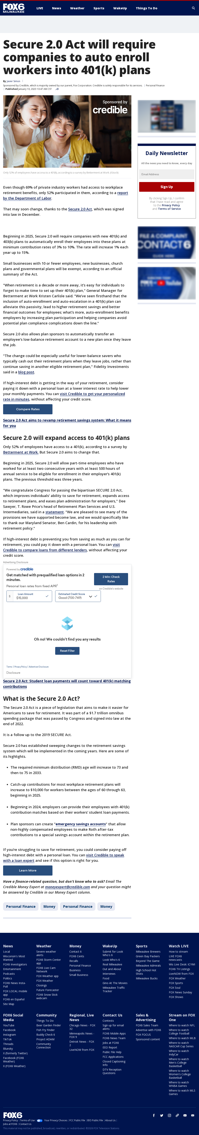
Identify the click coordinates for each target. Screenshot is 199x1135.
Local (6, 951)
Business (75, 970)
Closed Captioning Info (114, 1063)
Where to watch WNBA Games (179, 1084)
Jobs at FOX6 (111, 1043)
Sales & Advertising (146, 1017)
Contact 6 (75, 951)
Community (46, 1015)
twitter (162, 1115)
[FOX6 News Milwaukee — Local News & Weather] (16, 8)
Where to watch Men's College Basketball (179, 1062)
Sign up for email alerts (113, 1027)
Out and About (112, 969)
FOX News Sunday (180, 992)
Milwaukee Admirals (148, 965)
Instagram (9, 1034)
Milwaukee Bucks (147, 978)
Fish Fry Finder (45, 1030)
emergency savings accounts (81, 824)
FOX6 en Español (13, 999)
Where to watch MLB (182, 1038)
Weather (43, 946)
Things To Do (45, 1020)
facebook (154, 1115)
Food (106, 978)
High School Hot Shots (146, 971)
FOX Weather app (47, 976)
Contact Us (112, 1015)
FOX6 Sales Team (147, 1025)
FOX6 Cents (76, 956)
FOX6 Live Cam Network (46, 969)
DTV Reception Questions (112, 1071)
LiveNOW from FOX (181, 973)
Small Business (78, 975)
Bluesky (8, 1048)
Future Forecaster (47, 990)
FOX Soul (174, 987)
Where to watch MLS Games (182, 1092)
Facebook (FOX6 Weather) (13, 1059)
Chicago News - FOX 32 (82, 1027)
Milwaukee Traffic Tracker (114, 989)
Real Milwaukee (112, 964)
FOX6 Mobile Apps (114, 1033)
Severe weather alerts (46, 953)
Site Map (8, 1004)
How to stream (178, 951)
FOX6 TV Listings (179, 969)
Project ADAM (45, 1039)
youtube (185, 1115)
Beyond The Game (148, 961)
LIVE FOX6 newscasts (175, 958)
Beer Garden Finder (48, 1025)
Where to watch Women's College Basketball (180, 1074)
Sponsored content (148, 1039)
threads (177, 1115)
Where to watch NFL (182, 1025)
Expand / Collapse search (193, 8)
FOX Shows (176, 997)
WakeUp (110, 946)
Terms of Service (169, 209)
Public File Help (112, 1052)
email (193, 1115)
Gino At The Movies (115, 983)
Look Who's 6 (111, 960)
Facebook (9, 1030)
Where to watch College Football (179, 1031)
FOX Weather (44, 980)
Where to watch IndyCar (179, 1052)
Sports (141, 946)
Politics (7, 978)
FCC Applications (113, 1057)
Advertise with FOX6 (148, 1030)
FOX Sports (176, 983)
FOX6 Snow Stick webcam (47, 996)
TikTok (7, 1039)
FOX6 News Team (114, 1038)
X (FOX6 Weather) (14, 1066)
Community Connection (43, 1045)
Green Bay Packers (148, 956)
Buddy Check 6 (45, 1034)
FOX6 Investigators (15, 964)
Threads (8, 1044)
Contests (108, 1020)
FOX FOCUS (143, 1034)
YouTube (8, 1025)
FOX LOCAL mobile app (15, 992)
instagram (169, 1115)
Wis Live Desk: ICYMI (182, 964)
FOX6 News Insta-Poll (14, 984)
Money (49, 906)
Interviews (109, 973)
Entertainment (12, 969)
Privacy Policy (171, 205)
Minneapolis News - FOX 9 (81, 1035)
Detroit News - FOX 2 (81, 1043)
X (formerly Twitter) (15, 1053)
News (8, 946)
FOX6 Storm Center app (48, 961)
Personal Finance (155, 85)
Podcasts (9, 973)
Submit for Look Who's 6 (113, 953)
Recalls (73, 961)
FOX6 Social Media (13, 1017)
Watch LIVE (179, 946)
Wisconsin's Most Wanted (14, 958)
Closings (41, 985)
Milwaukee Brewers (148, 951)
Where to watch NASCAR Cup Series (181, 1044)
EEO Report (110, 1047)
